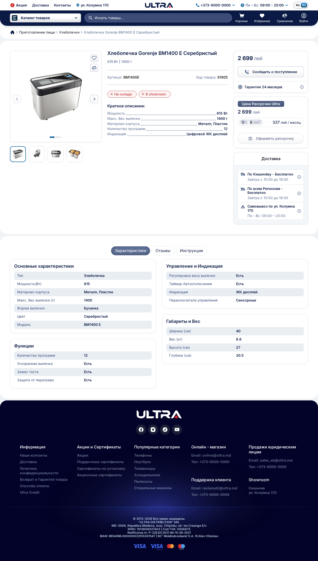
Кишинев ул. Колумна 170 (263, 490)
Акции (82, 455)
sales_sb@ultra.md (276, 460)
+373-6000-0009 (214, 494)
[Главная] (159, 5)
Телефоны (143, 455)
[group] (130, 250)
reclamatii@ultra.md (219, 488)
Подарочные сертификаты (100, 462)
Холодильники (147, 475)
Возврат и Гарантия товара (44, 479)
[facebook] (141, 429)
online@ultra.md (216, 455)
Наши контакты (33, 455)
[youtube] (177, 429)
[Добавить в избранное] (94, 58)
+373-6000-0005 (272, 467)
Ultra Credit (30, 492)
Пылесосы (143, 481)
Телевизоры (144, 468)
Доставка (28, 462)
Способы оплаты (34, 486)
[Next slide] (94, 99)
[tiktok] (165, 429)
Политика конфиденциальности (39, 470)
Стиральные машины (153, 488)
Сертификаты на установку (101, 468)
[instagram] (153, 429)
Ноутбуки (142, 462)
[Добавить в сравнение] (94, 68)
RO (298, 5)
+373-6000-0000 (214, 462)
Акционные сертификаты (99, 475)
